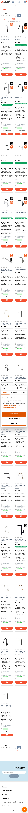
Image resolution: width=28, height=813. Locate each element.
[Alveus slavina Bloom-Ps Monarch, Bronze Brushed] (7, 314)
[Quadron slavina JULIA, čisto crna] (21, 28)
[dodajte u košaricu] (7, 74)
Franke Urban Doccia (20, 212)
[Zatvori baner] (25, 388)
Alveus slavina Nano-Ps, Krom (20, 432)
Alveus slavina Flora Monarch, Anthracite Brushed (20, 378)
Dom (16, 5)
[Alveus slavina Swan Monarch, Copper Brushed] (21, 588)
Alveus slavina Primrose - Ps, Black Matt (6, 652)
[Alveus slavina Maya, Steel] (21, 314)
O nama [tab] (23, 392)
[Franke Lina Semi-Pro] (7, 203)
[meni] (13, 2)
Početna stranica (4, 5)
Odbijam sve (14, 423)
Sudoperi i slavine (6, 7)
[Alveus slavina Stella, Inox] (7, 588)
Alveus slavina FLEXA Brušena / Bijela (6, 38)
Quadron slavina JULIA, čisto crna (21, 38)
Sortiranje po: (4, 13)
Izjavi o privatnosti (8, 405)
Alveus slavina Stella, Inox (6, 598)
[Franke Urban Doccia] (21, 203)
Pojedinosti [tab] (14, 392)
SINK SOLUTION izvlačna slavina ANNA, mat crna (21, 539)
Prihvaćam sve (14, 413)
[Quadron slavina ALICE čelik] (7, 88)
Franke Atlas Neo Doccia (5, 157)
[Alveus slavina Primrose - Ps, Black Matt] (7, 642)
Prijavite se (14, 776)
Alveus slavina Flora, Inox (6, 432)
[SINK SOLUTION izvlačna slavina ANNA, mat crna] (21, 530)
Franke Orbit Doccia (20, 157)
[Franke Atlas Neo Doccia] (7, 148)
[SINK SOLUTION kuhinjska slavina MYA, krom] (7, 260)
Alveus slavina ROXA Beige (20, 486)
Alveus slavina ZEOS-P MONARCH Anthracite (6, 486)
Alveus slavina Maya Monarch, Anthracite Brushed (6, 706)
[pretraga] (19, 2)
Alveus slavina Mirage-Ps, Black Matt (6, 378)
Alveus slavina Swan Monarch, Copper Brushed (20, 598)
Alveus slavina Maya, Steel (20, 323)
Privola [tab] (5, 392)
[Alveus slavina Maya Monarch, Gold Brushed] (21, 642)
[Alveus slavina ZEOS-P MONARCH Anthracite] (7, 476)
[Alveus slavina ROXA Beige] (21, 476)
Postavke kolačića (13, 418)
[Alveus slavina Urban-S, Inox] (7, 530)
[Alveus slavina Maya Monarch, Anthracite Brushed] (7, 696)
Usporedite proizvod (7, 71)
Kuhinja (20, 5)
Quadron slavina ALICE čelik (7, 98)
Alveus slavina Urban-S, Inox (6, 539)
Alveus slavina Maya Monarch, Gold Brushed (20, 652)
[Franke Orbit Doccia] (21, 148)
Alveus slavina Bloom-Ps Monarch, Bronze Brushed (6, 323)
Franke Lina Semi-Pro (6, 212)
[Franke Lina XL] (21, 88)
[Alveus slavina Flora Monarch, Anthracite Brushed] (21, 368)
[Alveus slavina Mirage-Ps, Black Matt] (7, 368)
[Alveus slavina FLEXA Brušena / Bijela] (7, 28)
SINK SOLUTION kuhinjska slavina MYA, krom (7, 269)
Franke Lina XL (19, 97)
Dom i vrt (11, 5)
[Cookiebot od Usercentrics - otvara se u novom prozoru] (18, 388)
